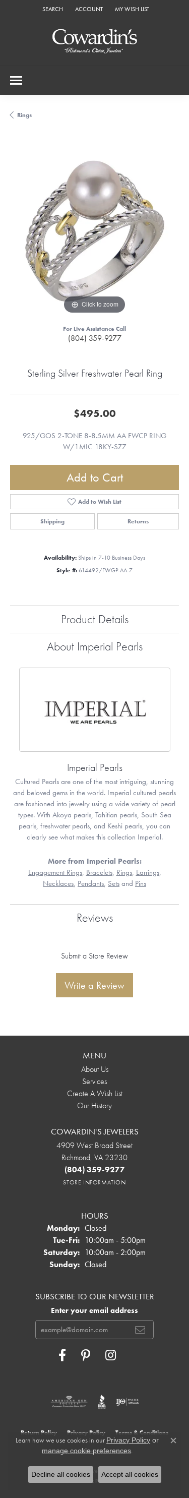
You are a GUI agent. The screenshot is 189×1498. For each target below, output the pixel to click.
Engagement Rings (55, 872)
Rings (24, 115)
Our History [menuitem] (94, 1105)
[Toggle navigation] (16, 80)
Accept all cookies (129, 1474)
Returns (138, 521)
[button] (51, 9)
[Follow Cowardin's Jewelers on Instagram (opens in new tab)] (110, 1355)
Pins (140, 883)
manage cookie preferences (86, 1451)
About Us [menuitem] (94, 1069)
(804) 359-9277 (94, 338)
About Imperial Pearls (95, 646)
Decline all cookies (60, 1474)
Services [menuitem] (94, 1081)
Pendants (91, 883)
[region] (94, 232)
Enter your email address (94, 1310)
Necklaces (58, 883)
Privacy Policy (128, 1440)
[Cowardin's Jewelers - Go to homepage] (94, 42)
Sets (113, 883)
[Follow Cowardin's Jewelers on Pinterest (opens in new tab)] (85, 1355)
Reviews (95, 917)
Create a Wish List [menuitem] (94, 1093)
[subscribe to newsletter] (140, 1330)
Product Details (95, 619)
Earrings (147, 872)
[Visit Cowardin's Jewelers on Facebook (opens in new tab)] (62, 1355)
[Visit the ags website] (69, 1401)
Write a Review (94, 985)
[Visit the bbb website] (102, 1401)
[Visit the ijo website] (127, 1401)
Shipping (52, 521)
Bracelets (99, 872)
